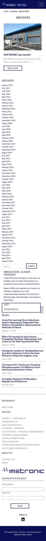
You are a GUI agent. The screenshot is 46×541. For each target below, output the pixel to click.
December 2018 (8, 173)
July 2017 (6, 217)
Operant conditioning (15, 434)
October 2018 (7, 179)
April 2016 (6, 258)
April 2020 (6, 135)
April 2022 (6, 97)
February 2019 (8, 167)
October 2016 (7, 240)
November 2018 (8, 176)
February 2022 (8, 103)
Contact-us (8, 459)
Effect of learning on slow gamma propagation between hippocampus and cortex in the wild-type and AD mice (22, 339)
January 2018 (7, 199)
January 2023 (7, 85)
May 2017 (6, 223)
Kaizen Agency (27, 534)
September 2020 (8, 120)
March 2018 (7, 193)
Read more (13, 68)
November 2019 (8, 144)
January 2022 (7, 105)
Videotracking (10, 441)
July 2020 (6, 126)
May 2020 (6, 132)
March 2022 (7, 100)
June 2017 (6, 220)
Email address (8, 484)
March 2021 (7, 111)
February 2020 (8, 138)
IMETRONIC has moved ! (17, 54)
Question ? (6, 493)
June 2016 (6, 252)
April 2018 (6, 190)
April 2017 (6, 226)
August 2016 (7, 246)
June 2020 (6, 129)
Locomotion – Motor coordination (22, 431)
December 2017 (8, 202)
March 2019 (7, 164)
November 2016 (8, 237)
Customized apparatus (15, 448)
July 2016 (6, 249)
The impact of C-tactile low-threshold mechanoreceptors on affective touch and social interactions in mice (21, 367)
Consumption (10, 421)
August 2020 (7, 123)
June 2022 (6, 91)
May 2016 (6, 255)
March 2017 (7, 229)
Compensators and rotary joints (21, 444)
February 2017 (8, 232)
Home (6, 11)
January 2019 (7, 170)
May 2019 (6, 158)
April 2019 (6, 161)
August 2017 (7, 214)
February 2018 (8, 196)
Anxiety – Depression (14, 418)
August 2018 (7, 182)
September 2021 (8, 108)
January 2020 (7, 141)
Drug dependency (12, 424)
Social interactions (13, 438)
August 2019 (7, 152)
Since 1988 (7, 407)
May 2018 (6, 188)
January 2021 (7, 114)
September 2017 (8, 211)
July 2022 (6, 88)
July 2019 (6, 155)
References (8, 400)
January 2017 (7, 234)
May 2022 (6, 94)
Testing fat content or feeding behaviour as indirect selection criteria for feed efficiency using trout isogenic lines (22, 353)
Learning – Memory (13, 428)
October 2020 (7, 117)
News (5, 462)
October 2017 (7, 208)
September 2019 (8, 149)
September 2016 (8, 243)
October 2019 (7, 147)
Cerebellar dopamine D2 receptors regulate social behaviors (19, 380)
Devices (6, 412)
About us (7, 453)
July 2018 (6, 185)
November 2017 (8, 205)
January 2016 (7, 261)
